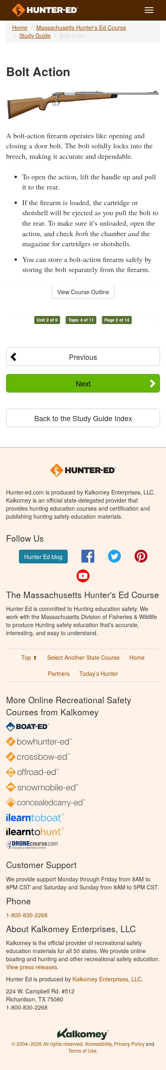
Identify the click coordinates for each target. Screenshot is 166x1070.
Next (83, 383)
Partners (59, 673)
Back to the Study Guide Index (83, 418)
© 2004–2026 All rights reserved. (48, 1043)
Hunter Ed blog (43, 557)
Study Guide (35, 35)
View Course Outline (83, 292)
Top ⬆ (29, 657)
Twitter (114, 556)
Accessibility (98, 1043)
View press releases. (32, 967)
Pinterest (141, 556)
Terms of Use (82, 1050)
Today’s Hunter (98, 673)
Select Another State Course (83, 657)
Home (19, 27)
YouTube (83, 575)
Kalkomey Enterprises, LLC (107, 979)
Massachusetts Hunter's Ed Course (81, 27)
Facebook (87, 556)
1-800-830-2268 (27, 915)
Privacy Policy (129, 1043)
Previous (83, 356)
